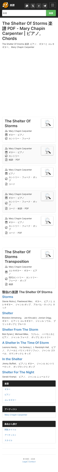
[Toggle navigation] (52, 5)
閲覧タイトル (10, 429)
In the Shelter (12, 359)
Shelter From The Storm (20, 329)
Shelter (7, 313)
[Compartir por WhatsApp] (26, 5)
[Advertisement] (29, 80)
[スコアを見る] (47, 123)
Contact (32, 461)
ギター (7, 389)
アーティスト (11, 409)
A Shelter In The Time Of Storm (25, 343)
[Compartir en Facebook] (38, 5)
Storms (7, 297)
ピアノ (7, 394)
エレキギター (10, 400)
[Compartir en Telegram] (44, 5)
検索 (51, 13)
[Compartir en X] (32, 5)
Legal (24, 461)
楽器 (7, 383)
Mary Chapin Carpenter (16, 415)
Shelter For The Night (18, 372)
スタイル (8, 440)
